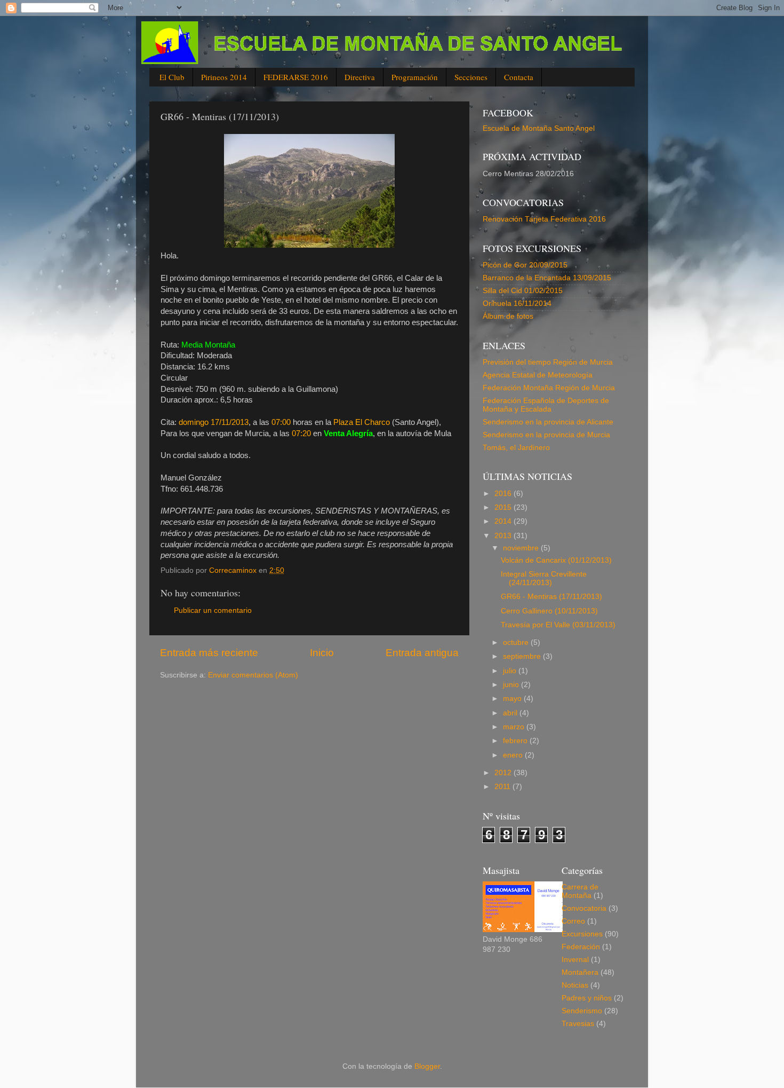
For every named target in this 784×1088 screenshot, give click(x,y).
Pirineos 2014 (224, 77)
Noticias (575, 985)
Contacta (518, 77)
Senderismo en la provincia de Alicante (548, 422)
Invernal (575, 960)
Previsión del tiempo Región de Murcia (548, 362)
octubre (517, 642)
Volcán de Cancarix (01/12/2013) (556, 560)
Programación (414, 77)
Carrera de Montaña (580, 891)
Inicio (322, 652)
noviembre (522, 548)
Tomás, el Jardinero (516, 448)
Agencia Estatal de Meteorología (538, 375)
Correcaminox (234, 570)
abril (511, 713)
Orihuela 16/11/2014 (517, 303)
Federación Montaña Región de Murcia (549, 388)
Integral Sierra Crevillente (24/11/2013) (544, 578)
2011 (503, 787)
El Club (172, 77)
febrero (516, 741)
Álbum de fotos (508, 316)
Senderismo (582, 1011)
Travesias (578, 1024)
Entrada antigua (422, 652)
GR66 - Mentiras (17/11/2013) (551, 597)
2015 (504, 507)
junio (512, 685)
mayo (513, 699)
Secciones (470, 77)
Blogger (427, 1066)
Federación (581, 947)
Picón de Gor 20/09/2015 (525, 265)
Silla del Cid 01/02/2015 (523, 291)
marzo (514, 727)
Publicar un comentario (213, 610)
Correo (573, 921)
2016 (504, 494)
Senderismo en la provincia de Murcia (546, 435)
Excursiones (582, 934)
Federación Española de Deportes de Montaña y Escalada (546, 405)
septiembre (523, 656)
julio (510, 671)
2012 (504, 773)
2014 (504, 521)
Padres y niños (587, 998)
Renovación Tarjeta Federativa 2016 (544, 219)
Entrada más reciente (209, 652)
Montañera (580, 972)
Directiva (360, 77)
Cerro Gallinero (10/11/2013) (549, 611)
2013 (504, 536)
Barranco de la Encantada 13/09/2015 (547, 278)
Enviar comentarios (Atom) (253, 675)
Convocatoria (584, 908)
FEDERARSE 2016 (295, 77)
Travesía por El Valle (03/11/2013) (558, 625)
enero (514, 755)
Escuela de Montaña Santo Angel (539, 128)
